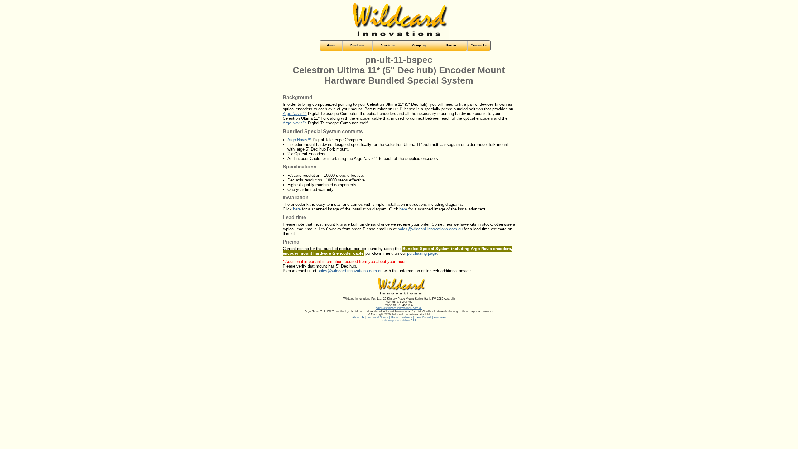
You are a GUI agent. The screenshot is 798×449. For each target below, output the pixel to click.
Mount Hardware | (403, 317)
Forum (451, 45)
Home (331, 45)
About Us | (359, 317)
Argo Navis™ (295, 113)
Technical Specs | (379, 317)
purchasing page (422, 253)
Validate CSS (408, 320)
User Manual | (424, 317)
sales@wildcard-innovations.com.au (430, 229)
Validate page (390, 320)
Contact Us (479, 45)
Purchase (440, 317)
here (297, 209)
